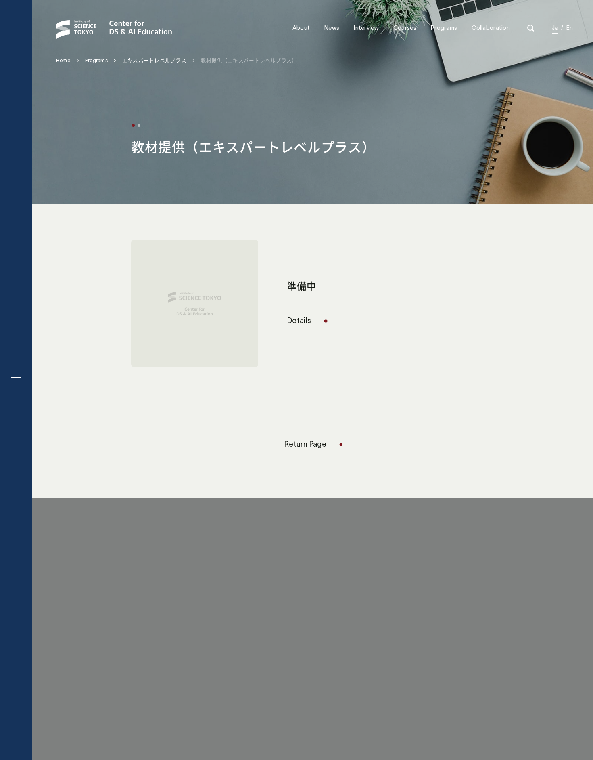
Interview (366, 28)
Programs (444, 28)
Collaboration (491, 28)
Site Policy (272, 662)
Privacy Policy (324, 662)
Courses (404, 28)
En (569, 28)
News (331, 28)
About (301, 28)
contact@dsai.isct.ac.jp (305, 608)
